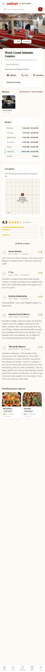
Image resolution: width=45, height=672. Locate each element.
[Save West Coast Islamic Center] (41, 17)
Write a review (24, 243)
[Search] (40, 9)
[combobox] (22, 9)
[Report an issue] (35, 17)
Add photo (26, 92)
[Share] (30, 17)
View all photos (37, 92)
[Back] (3, 3)
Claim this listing (13, 82)
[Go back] (4, 17)
